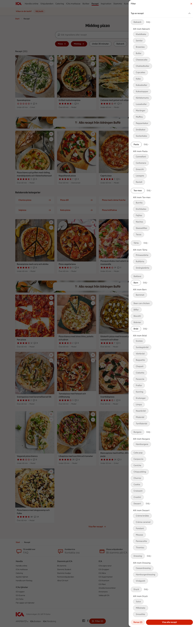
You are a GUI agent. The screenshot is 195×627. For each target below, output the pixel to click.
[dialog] (162, 313)
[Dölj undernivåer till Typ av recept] (190, 13)
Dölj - (148, 22)
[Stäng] (191, 3)
